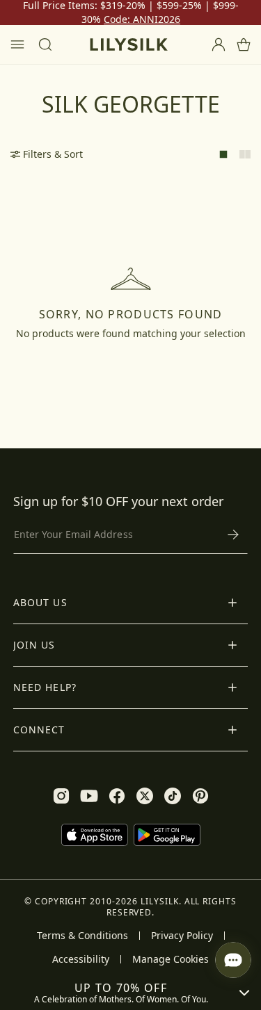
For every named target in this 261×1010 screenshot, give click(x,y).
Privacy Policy (182, 935)
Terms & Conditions (82, 935)
